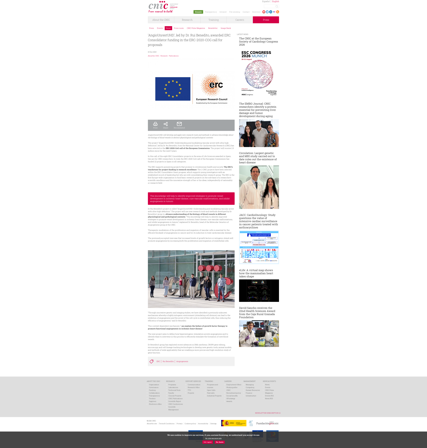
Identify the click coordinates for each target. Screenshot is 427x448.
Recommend (179, 128)
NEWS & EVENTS (269, 381)
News (168, 28)
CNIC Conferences (175, 404)
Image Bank (226, 28)
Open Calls (211, 390)
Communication (194, 385)
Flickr (274, 11)
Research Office (194, 387)
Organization (154, 385)
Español (266, 1)
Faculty (171, 393)
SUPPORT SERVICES (193, 381)
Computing (250, 387)
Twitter (267, 11)
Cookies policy (190, 424)
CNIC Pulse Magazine (196, 28)
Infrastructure (251, 396)
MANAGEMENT (250, 381)
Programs (172, 385)
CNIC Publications (175, 398)
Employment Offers (233, 385)
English (275, 1)
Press (266, 19)
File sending (234, 12)
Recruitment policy (233, 393)
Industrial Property (214, 396)
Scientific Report (174, 401)
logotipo (179, 2)
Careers (239, 19)
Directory (256, 12)
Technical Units (174, 390)
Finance (249, 393)
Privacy (179, 424)
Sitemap (213, 424)
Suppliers (152, 401)
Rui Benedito (168, 361)
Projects (191, 393)
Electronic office (155, 404)
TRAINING (209, 381)
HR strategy (230, 398)
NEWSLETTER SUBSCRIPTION (267, 413)
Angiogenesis (182, 361)
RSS (277, 11)
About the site (152, 424)
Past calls (211, 393)
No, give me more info (213, 438)
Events (160, 28)
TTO (189, 390)
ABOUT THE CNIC (153, 381)
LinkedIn (270, 11)
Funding (152, 390)
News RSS (269, 398)
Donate (198, 12)
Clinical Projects (174, 396)
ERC (158, 361)
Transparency (211, 12)
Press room (179, 28)
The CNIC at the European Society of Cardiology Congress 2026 (258, 41)
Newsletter (213, 28)
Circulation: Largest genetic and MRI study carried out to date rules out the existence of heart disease (258, 157)
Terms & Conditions (166, 424)
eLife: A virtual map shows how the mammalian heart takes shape (256, 273)
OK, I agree (208, 442)
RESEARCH (170, 381)
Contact (246, 12)
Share (165, 128)
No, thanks (219, 442)
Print (155, 128)
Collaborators (154, 393)
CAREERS (228, 381)
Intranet (223, 12)
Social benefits (232, 396)
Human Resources (253, 390)
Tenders (152, 398)
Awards (229, 401)
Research (187, 19)
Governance (153, 387)
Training (213, 19)
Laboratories (173, 387)
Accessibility (203, 424)
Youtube (263, 11)
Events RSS (269, 396)
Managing (250, 385)
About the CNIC (161, 19)
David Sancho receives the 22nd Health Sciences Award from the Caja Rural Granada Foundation (257, 312)
